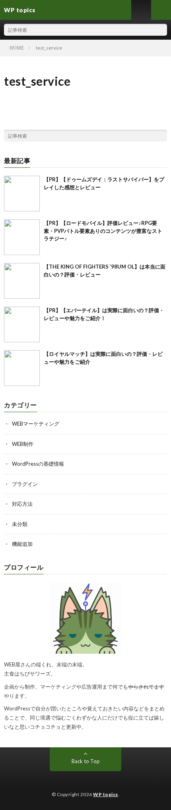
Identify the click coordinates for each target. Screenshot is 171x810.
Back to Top (86, 761)
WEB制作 (22, 444)
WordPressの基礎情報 (38, 464)
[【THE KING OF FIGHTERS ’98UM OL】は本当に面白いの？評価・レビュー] (22, 281)
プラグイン (25, 484)
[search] (161, 30)
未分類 (19, 524)
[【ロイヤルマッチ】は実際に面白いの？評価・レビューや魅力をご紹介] (22, 368)
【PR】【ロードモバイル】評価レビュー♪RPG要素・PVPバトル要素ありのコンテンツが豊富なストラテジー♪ (103, 231)
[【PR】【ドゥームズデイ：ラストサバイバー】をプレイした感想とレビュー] (22, 193)
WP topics (105, 794)
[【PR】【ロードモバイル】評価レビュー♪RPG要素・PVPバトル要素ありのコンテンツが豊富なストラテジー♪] (22, 237)
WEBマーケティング (35, 423)
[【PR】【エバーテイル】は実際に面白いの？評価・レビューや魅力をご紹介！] (22, 324)
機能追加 (22, 544)
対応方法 (22, 504)
